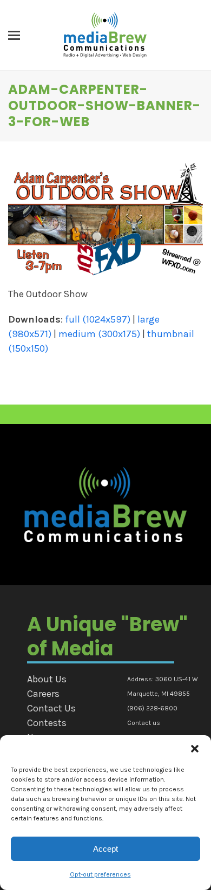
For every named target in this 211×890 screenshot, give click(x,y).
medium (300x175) (99, 334)
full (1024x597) (97, 319)
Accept (105, 848)
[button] (194, 748)
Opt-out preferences (100, 874)
